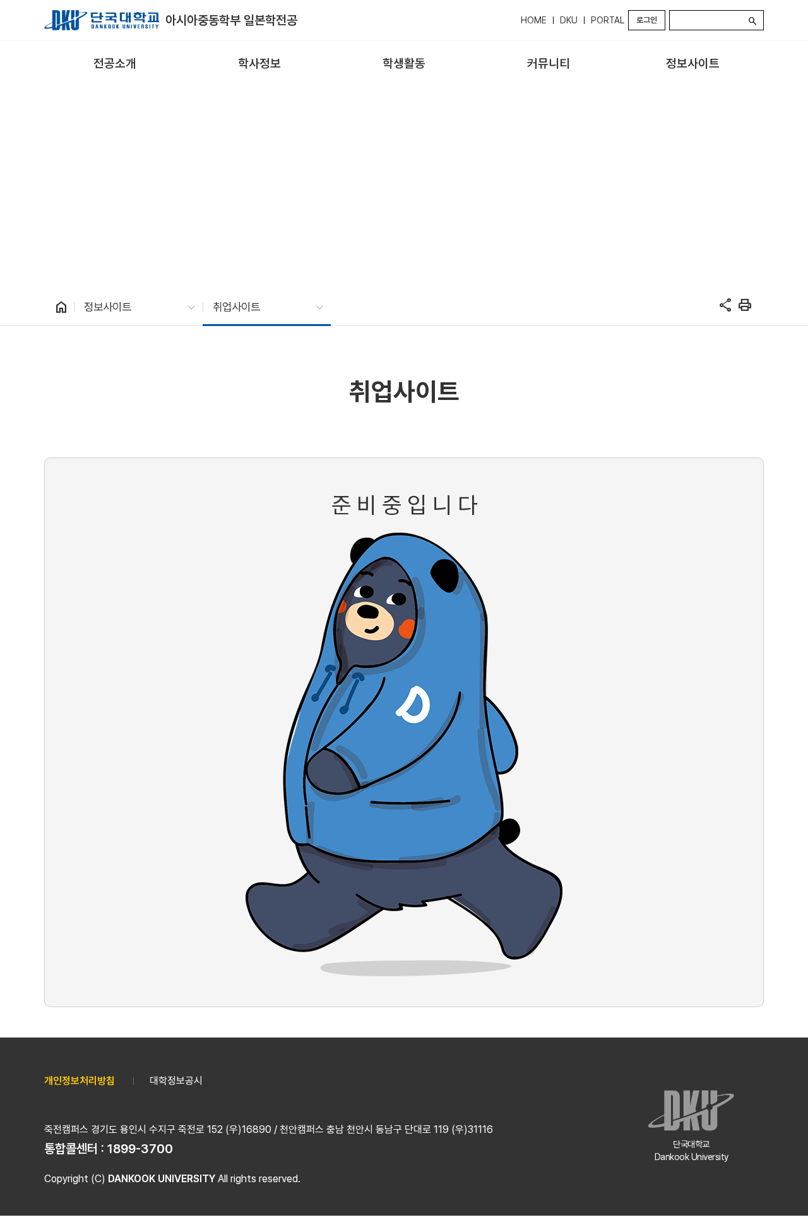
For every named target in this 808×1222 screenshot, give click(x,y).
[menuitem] (115, 64)
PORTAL (607, 20)
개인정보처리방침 (79, 1081)
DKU (569, 20)
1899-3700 (140, 1148)
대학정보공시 (176, 1081)
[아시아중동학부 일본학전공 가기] (101, 20)
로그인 (646, 20)
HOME (534, 20)
